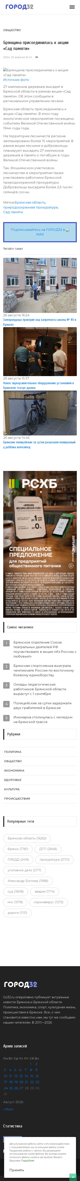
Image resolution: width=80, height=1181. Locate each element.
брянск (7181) (18, 849)
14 (26, 1076)
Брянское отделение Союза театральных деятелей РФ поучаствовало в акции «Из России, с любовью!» (45, 649)
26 (16, 1088)
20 (21, 1082)
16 (37, 1076)
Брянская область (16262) (27, 838)
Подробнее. (28, 1160)
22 (32, 1082)
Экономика (14, 770)
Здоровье (12, 780)
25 (11, 1088)
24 (6, 1088)
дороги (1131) (17, 913)
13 (21, 1076)
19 (16, 1082)
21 (26, 1082)
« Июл (8, 1109)
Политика (12, 751)
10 (5, 1076)
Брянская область (30, 202)
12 (15, 1076)
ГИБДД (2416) (18, 860)
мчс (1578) (15, 902)
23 (37, 1082)
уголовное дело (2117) (24, 870)
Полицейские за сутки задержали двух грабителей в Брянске (42, 705)
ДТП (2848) (48, 849)
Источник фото (16, 80)
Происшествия (17, 798)
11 (10, 1076)
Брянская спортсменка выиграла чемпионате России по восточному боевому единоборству (43, 670)
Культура (12, 789)
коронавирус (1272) (48, 902)
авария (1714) (45, 891)
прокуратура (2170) (54, 860)
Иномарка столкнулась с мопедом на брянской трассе (42, 719)
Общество (12, 30)
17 (5, 1082)
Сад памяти (13, 212)
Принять (16, 1170)
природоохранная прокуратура (30, 207)
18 (11, 1082)
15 (31, 1076)
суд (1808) (16, 891)
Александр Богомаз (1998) (28, 881)
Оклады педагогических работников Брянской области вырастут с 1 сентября (39, 689)
